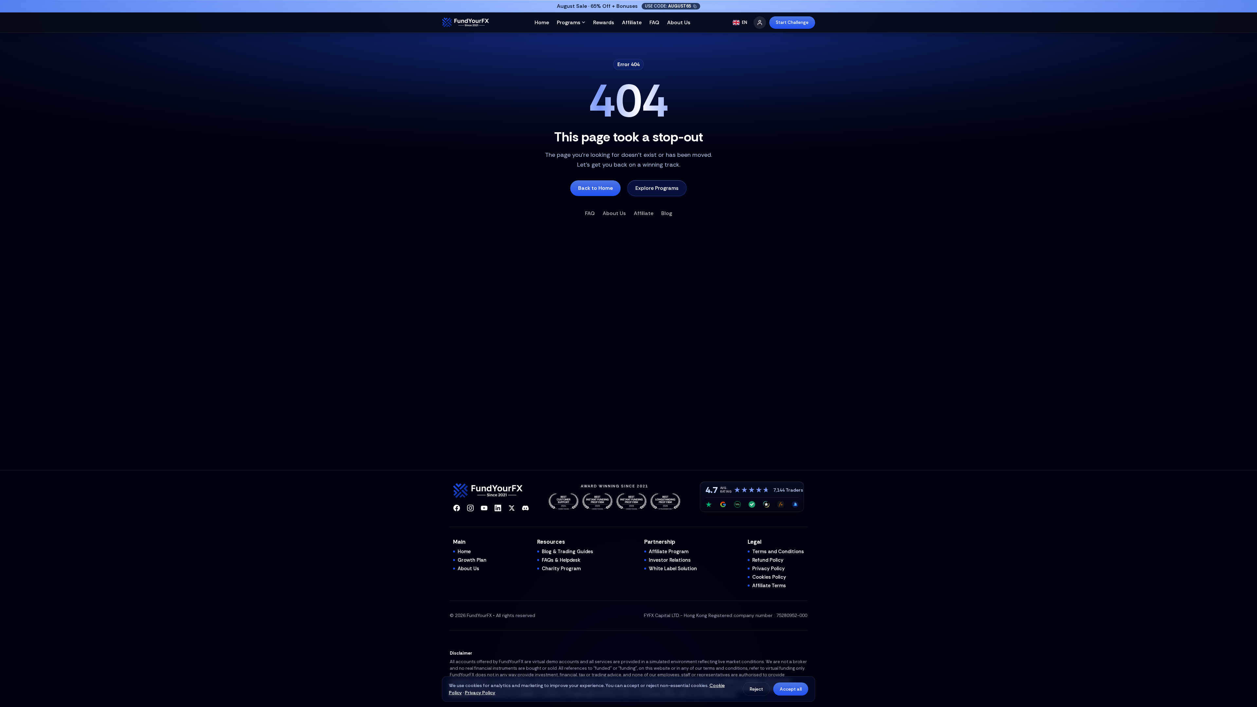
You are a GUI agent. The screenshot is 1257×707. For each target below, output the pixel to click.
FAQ (654, 22)
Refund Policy (767, 560)
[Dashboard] (760, 22)
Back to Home (595, 188)
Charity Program (561, 568)
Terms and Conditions (778, 551)
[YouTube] (484, 508)
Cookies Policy (769, 577)
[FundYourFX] (467, 22)
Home (542, 22)
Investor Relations (670, 560)
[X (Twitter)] (511, 508)
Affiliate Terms (769, 585)
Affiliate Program (668, 551)
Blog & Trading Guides (567, 551)
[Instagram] (470, 508)
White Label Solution (673, 568)
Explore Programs (657, 188)
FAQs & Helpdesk (561, 560)
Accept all (791, 689)
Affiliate (632, 22)
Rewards (603, 22)
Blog (666, 213)
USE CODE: (668, 6)
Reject (756, 689)
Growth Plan (472, 560)
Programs (568, 22)
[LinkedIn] (497, 508)
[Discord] (525, 508)
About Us (678, 22)
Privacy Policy (480, 693)
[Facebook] (456, 508)
